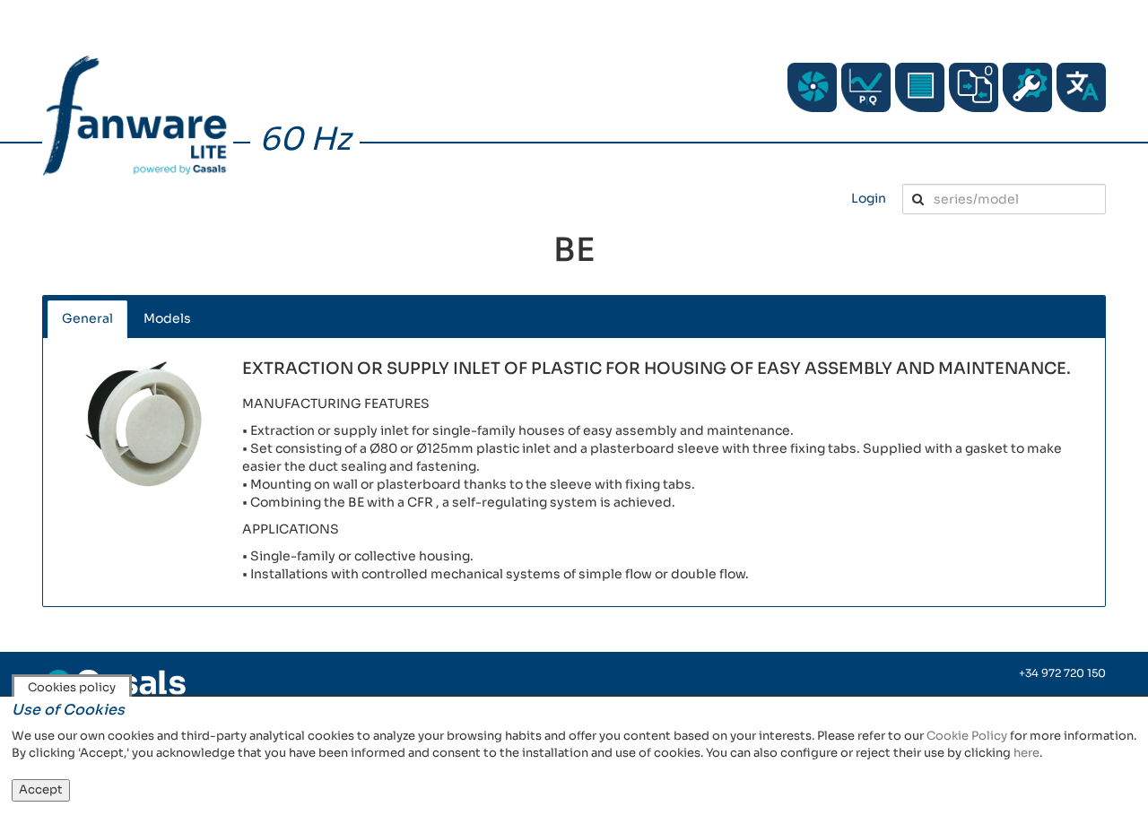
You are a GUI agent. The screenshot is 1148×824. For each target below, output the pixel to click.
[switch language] (1081, 87)
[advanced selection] (866, 87)
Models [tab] (167, 318)
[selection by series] (812, 87)
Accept (41, 789)
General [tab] (87, 318)
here (1026, 752)
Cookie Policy (966, 735)
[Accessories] (919, 87)
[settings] (1027, 87)
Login (868, 198)
